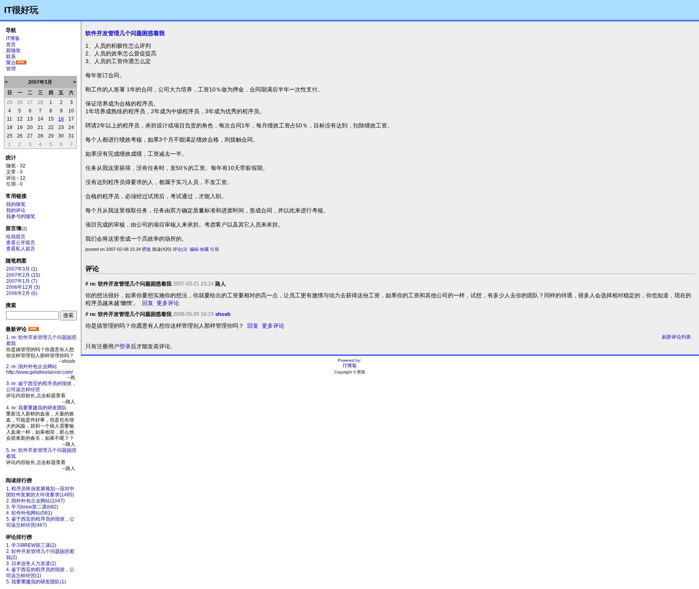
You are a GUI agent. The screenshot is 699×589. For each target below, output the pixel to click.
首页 (11, 44)
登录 (125, 346)
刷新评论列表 (676, 337)
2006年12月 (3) (23, 287)
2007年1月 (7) (21, 281)
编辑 (194, 249)
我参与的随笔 (20, 216)
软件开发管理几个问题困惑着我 (125, 33)
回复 (147, 303)
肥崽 (146, 249)
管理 (11, 68)
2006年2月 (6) (21, 293)
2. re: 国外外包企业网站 (31, 366)
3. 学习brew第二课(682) (32, 506)
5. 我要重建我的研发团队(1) (36, 581)
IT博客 (13, 38)
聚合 (11, 62)
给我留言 (15, 236)
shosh (223, 314)
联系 (11, 56)
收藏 (204, 249)
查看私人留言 (20, 248)
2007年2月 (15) (23, 275)
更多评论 (168, 303)
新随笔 (13, 50)
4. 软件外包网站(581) (29, 513)
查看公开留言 (20, 242)
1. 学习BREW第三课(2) (31, 545)
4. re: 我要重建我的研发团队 (36, 407)
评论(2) (180, 249)
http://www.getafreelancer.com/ (39, 372)
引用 (214, 249)
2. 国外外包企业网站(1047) (35, 500)
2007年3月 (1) (21, 269)
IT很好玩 (21, 10)
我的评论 (15, 210)
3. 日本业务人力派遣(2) (31, 563)
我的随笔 (15, 204)
